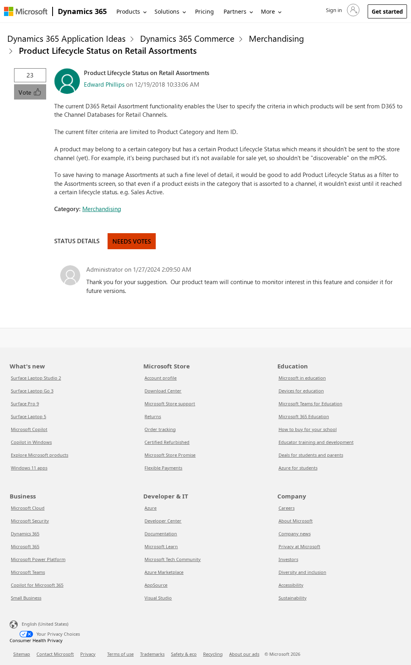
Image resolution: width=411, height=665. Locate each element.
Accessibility (291, 585)
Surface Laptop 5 (28, 416)
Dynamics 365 (82, 11)
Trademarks (152, 654)
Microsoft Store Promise (169, 455)
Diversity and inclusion (302, 572)
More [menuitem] (268, 11)
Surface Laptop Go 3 (32, 391)
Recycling (213, 654)
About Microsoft (296, 521)
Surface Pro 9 (25, 404)
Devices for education (301, 391)
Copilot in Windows (31, 442)
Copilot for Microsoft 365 (37, 585)
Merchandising (276, 38)
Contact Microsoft (55, 654)
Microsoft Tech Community (172, 559)
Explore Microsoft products (39, 455)
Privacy (88, 654)
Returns (152, 416)
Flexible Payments (163, 468)
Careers (287, 508)
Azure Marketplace (163, 572)
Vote (25, 92)
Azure (150, 508)
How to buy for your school (308, 429)
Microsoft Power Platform (38, 559)
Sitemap (21, 654)
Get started (387, 11)
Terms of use (120, 654)
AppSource (155, 585)
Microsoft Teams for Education (310, 404)
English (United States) (45, 624)
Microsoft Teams (28, 572)
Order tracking (160, 429)
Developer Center (162, 521)
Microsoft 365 (25, 546)
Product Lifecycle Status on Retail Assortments (108, 50)
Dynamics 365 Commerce (187, 38)
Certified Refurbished (166, 442)
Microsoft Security (30, 521)
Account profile (160, 378)
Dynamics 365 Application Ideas (66, 38)
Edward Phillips (104, 84)
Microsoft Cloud (28, 508)
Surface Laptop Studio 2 (36, 378)
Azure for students (298, 468)
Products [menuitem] (128, 11)
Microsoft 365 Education (304, 416)
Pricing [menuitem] (204, 11)
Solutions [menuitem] (167, 11)
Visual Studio (158, 598)
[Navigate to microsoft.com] (25, 11)
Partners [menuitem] (235, 11)
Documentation (160, 534)
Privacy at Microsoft (299, 546)
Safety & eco (184, 654)
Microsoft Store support (169, 404)
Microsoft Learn (161, 546)
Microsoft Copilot (29, 429)
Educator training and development (316, 442)
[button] (342, 10)
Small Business (26, 598)
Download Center (162, 391)
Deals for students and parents (311, 455)
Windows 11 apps (29, 468)
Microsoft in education (302, 378)
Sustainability (293, 598)
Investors (288, 559)
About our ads (244, 654)
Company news (295, 534)
